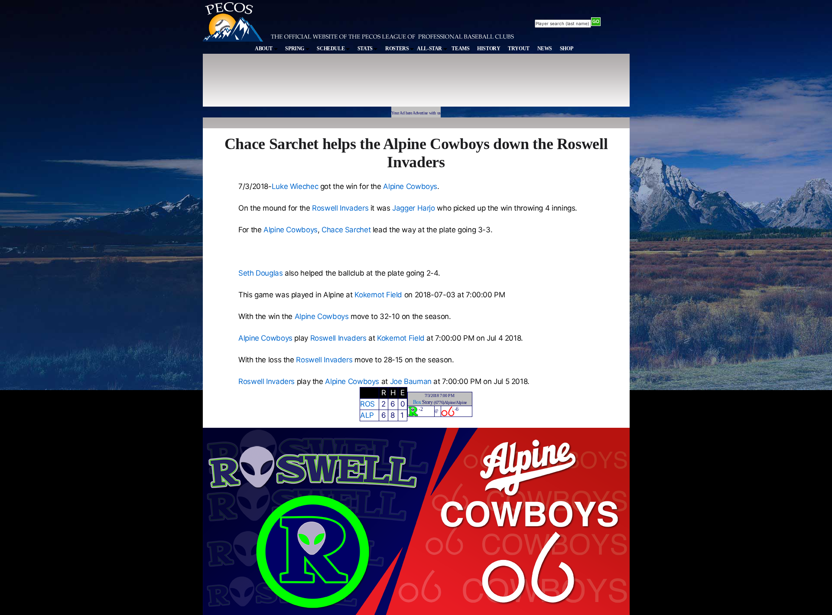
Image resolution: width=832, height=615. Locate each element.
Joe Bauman (411, 381)
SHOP (566, 49)
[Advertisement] (362, 84)
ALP (367, 415)
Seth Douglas (260, 273)
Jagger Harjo (413, 208)
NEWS (544, 49)
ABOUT (264, 49)
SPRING (295, 49)
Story (427, 402)
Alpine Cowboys (410, 186)
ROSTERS (397, 49)
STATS (366, 49)
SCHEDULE (331, 49)
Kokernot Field (378, 294)
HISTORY (488, 49)
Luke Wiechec (295, 186)
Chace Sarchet (346, 229)
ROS (367, 404)
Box (417, 402)
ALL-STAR (430, 49)
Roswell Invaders (340, 208)
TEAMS (460, 49)
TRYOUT (519, 49)
